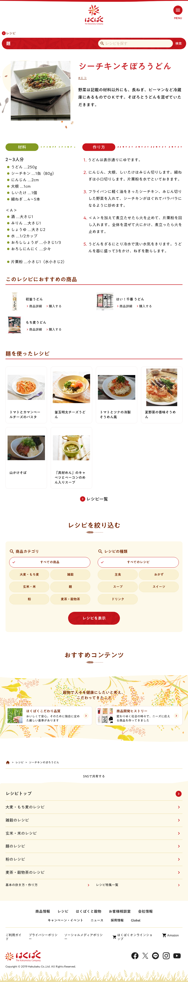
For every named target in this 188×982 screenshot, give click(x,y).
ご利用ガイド (14, 937)
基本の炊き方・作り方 (22, 885)
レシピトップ (19, 793)
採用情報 (117, 920)
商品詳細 (35, 306)
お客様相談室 (120, 911)
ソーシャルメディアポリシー (83, 937)
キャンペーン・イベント (65, 920)
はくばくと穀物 (88, 911)
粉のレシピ (15, 859)
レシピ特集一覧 (107, 885)
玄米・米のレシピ (21, 833)
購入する (55, 306)
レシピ (11, 33)
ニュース (97, 920)
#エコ (82, 78)
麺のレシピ (15, 846)
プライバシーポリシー (43, 937)
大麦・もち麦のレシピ (25, 807)
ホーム (8, 762)
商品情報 (42, 911)
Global (135, 920)
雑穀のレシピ (17, 820)
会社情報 (145, 911)
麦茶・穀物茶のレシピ (25, 872)
